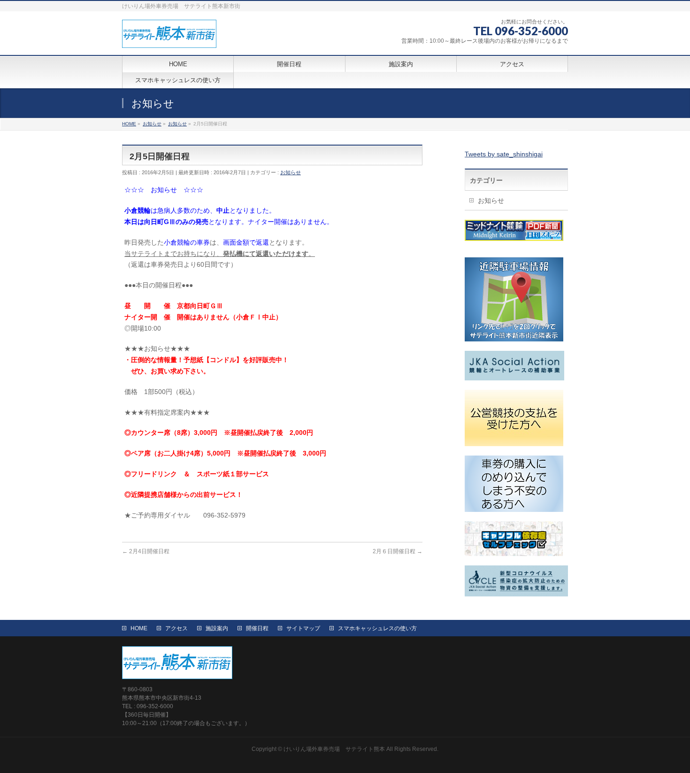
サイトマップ (303, 628)
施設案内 (217, 628)
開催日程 (257, 628)
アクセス (176, 628)
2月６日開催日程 (397, 551)
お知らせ (290, 172)
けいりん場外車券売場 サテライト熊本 (334, 749)
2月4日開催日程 (145, 551)
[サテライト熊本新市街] (169, 37)
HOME (138, 628)
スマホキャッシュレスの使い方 (377, 628)
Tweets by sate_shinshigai (504, 154)
